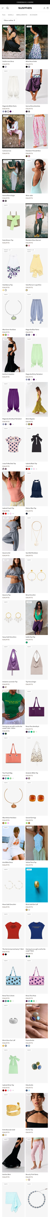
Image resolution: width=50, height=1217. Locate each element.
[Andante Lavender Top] (13, 662)
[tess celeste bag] (29, 732)
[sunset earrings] (29, 823)
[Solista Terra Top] (36, 843)
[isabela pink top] (34, 469)
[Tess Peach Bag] (13, 753)
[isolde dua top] (27, 642)
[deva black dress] (3, 67)
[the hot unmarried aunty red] (3, 954)
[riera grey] (29, 111)
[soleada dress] (31, 424)
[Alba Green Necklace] (13, 310)
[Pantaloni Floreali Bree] (36, 131)
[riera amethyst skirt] (27, 111)
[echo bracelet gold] (3, 1135)
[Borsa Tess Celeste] (13, 976)
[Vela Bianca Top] (13, 265)
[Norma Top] (36, 1110)
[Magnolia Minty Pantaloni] (36, 354)
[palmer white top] (29, 514)
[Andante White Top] (36, 753)
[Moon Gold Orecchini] (13, 885)
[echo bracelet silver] (6, 1135)
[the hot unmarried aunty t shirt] (6, 954)
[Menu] (3, 8)
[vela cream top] (3, 290)
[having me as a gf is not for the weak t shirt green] (6, 734)
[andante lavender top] (3, 687)
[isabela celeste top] (31, 469)
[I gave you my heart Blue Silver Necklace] (36, 1199)
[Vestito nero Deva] (13, 42)
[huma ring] (29, 1046)
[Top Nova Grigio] (36, 662)
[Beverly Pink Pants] (36, 1155)
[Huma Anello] (36, 1021)
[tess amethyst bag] (27, 732)
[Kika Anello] (36, 1065)
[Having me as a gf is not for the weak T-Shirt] (36, 929)
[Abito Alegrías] (36, 399)
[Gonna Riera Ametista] (36, 86)
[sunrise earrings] (27, 823)
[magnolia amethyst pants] (10, 111)
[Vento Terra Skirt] (13, 1199)
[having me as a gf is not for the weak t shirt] (3, 734)
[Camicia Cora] (13, 131)
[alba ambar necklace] (3, 335)
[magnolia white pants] (8, 111)
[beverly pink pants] (29, 1180)
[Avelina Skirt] (13, 1155)
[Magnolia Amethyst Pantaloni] (13, 399)
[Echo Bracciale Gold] (13, 1110)
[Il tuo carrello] (47, 8)
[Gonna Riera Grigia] (13, 176)
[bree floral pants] (29, 156)
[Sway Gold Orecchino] (13, 617)
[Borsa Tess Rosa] (36, 976)
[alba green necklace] (6, 335)
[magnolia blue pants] (3, 111)
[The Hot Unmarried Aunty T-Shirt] (13, 929)
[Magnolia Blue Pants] (36, 310)
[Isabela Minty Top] (13, 1065)
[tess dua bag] (31, 732)
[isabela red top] (29, 469)
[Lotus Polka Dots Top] (13, 444)
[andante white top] (6, 687)
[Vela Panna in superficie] (36, 265)
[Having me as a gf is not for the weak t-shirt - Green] (13, 707)
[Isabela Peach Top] (13, 488)
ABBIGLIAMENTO (21, 15)
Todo (3, 15)
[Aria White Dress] (13, 843)
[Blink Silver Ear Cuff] (13, 1021)
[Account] (44, 8)
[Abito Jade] (36, 176)
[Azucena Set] (13, 533)
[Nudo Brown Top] (13, 220)
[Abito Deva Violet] (36, 42)
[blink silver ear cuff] (29, 910)
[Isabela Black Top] (36, 444)
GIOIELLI (11, 15)
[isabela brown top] (27, 469)
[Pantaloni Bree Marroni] (36, 220)
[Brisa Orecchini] (36, 575)
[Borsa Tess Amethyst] (36, 707)
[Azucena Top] (13, 575)
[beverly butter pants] (27, 1180)
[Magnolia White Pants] (13, 86)
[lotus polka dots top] (3, 469)
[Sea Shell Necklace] (36, 533)
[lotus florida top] (6, 469)
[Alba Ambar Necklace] (13, 798)
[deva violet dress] (6, 67)
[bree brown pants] (27, 156)
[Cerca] (7, 8)
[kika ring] (27, 1046)
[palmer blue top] (27, 514)
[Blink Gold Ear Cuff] (36, 885)
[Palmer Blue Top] (36, 488)
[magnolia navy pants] (6, 111)
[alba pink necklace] (8, 335)
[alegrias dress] (29, 424)
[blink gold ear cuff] (27, 910)
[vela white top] (6, 290)
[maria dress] (27, 424)
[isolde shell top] (29, 642)
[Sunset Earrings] (36, 798)
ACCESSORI (33, 15)
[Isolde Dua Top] (36, 617)
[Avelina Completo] (13, 354)
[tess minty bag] (34, 732)
